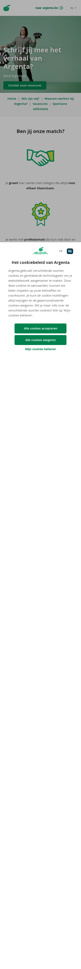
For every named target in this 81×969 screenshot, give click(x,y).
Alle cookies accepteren (40, 328)
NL (70, 251)
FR (61, 251)
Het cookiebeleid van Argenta (41, 262)
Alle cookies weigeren (40, 340)
